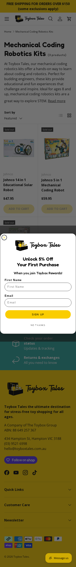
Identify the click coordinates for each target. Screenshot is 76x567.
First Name (13, 279)
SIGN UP (38, 314)
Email (9, 295)
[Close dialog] (4, 237)
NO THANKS (38, 325)
